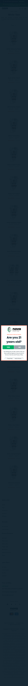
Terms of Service (18, 358)
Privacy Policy (10, 358)
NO (19, 347)
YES (8, 347)
